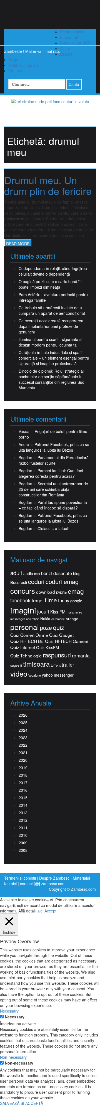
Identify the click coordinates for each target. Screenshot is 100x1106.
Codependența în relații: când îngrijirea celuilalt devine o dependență (53, 271)
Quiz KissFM (47, 647)
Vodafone (34, 675)
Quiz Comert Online (29, 635)
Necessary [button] (9, 1011)
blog (77, 573)
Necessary (14, 1017)
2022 (23, 745)
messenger (17, 619)
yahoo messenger (58, 675)
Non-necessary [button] (13, 1057)
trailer (68, 664)
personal (24, 627)
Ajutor (65, 48)
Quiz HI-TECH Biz (27, 641)
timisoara (36, 664)
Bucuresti (18, 582)
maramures (74, 612)
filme (51, 600)
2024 (23, 730)
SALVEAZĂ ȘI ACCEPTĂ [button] (21, 1103)
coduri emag (62, 581)
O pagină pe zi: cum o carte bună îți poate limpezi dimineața (50, 284)
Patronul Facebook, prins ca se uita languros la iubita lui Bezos (54, 447)
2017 (23, 782)
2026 (23, 715)
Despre (66, 54)
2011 (23, 827)
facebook (20, 600)
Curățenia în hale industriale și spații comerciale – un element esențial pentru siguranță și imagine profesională (54, 358)
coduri (36, 581)
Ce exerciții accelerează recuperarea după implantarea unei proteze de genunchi (51, 326)
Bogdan (25, 515)
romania (81, 655)
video (18, 674)
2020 (23, 760)
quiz (58, 627)
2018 (23, 775)
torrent (56, 665)
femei (38, 600)
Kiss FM (58, 612)
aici (40, 911)
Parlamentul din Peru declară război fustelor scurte (54, 460)
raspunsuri (57, 654)
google (76, 600)
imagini (23, 610)
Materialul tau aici (23, 65)
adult (16, 573)
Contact (15, 70)
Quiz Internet (22, 647)
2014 (23, 805)
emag (76, 591)
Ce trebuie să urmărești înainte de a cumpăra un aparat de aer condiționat (52, 310)
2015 (23, 797)
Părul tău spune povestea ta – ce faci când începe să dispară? (53, 505)
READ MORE (17, 243)
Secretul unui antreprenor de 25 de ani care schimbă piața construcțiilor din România (53, 489)
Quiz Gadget (61, 635)
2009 (23, 842)
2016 (23, 790)
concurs (22, 591)
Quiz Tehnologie (26, 656)
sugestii (16, 665)
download (45, 592)
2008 (23, 850)
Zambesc (28, 40)
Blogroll (14, 59)
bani (37, 573)
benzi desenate (56, 573)
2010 (23, 835)
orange (72, 618)
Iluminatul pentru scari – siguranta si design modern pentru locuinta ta (50, 342)
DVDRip (61, 592)
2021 (23, 752)
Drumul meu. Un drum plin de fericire (48, 185)
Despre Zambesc (54, 878)
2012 (23, 820)
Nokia (45, 618)
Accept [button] (50, 911)
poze (46, 628)
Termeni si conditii (20, 878)
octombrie (58, 619)
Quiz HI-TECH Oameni (66, 641)
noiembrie (32, 619)
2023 (23, 737)
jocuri (43, 611)
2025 (23, 722)
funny (63, 600)
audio (28, 573)
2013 (23, 812)
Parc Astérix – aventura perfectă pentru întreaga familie (53, 297)
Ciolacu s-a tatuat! (53, 528)
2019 (23, 767)
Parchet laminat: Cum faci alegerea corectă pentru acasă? (51, 473)
